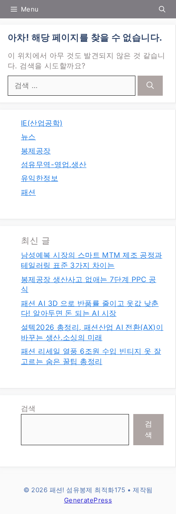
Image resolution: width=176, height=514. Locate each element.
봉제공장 (36, 151)
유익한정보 (39, 178)
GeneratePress (88, 500)
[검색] (150, 86)
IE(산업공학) (41, 123)
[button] (162, 9)
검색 (28, 408)
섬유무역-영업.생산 (53, 164)
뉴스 (28, 136)
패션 (28, 192)
